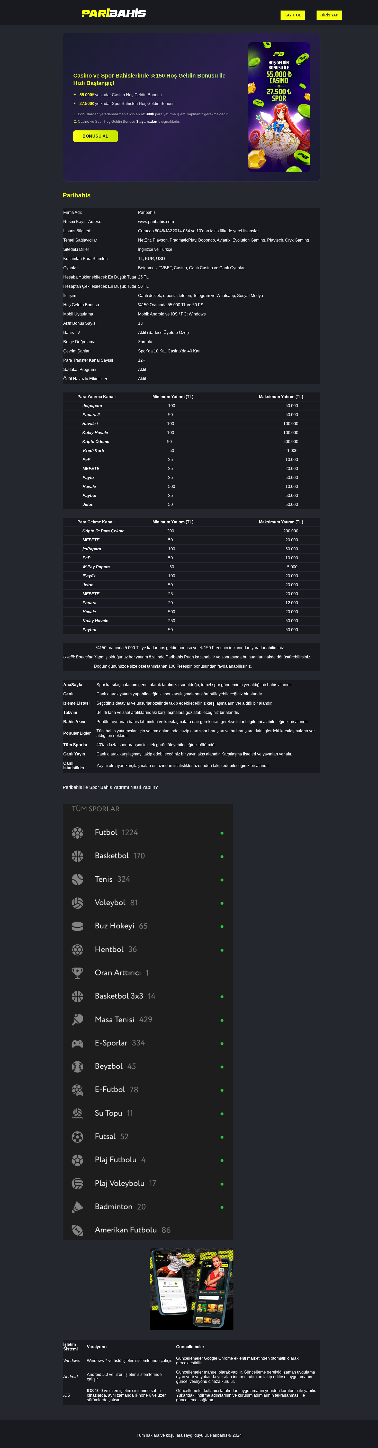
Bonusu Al (96, 136)
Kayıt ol (292, 15)
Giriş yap (329, 15)
